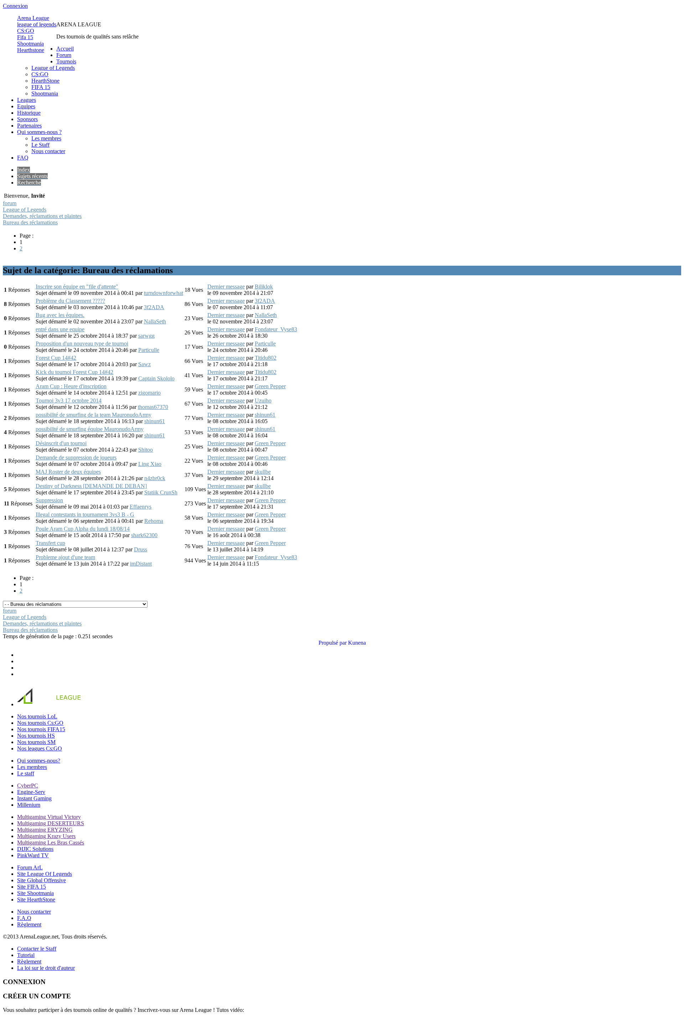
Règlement (29, 924)
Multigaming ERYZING (45, 830)
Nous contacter (48, 151)
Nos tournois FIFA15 (41, 729)
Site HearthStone (36, 899)
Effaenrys (140, 507)
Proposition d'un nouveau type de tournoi (82, 343)
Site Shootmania (35, 893)
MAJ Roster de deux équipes (68, 472)
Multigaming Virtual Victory (49, 817)
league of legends (36, 24)
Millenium (28, 805)
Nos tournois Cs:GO (40, 723)
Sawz (144, 364)
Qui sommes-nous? (38, 761)
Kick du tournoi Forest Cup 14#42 (74, 372)
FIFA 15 (40, 87)
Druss (140, 549)
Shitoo (145, 450)
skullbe (263, 472)
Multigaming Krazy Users (46, 836)
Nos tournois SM (36, 742)
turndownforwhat (163, 293)
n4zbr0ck (154, 478)
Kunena (357, 643)
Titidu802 (265, 358)
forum (9, 203)
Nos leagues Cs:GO (39, 748)
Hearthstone (30, 50)
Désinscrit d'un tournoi (61, 443)
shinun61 (154, 421)
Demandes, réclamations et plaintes (42, 216)
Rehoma (153, 521)
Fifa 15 (25, 37)
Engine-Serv (31, 792)
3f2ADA (154, 307)
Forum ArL (30, 867)
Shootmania (30, 44)
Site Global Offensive (41, 880)
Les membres (46, 138)
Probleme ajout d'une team (65, 557)
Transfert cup (50, 543)
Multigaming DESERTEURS (50, 823)
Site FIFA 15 (31, 887)
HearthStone (45, 81)
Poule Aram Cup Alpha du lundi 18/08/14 (83, 529)
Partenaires (29, 126)
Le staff (25, 773)
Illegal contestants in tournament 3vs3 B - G (85, 514)
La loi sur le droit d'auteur (46, 968)
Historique (29, 113)
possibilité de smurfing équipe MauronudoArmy (90, 429)
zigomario (149, 393)
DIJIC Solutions (35, 849)
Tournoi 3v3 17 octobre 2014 (69, 400)
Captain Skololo (156, 378)
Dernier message (226, 287)
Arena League (33, 18)
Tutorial (26, 955)
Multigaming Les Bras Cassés (50, 842)
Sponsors (27, 119)
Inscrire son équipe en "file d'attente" (77, 287)
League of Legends (53, 68)
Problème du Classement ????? (70, 301)
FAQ (22, 158)
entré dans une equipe (60, 329)
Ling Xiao (149, 464)
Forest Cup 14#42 (56, 358)
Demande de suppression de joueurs (76, 457)
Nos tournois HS (36, 736)
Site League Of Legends (44, 874)
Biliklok (264, 287)
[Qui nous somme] (110, 704)
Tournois (66, 61)
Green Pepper (270, 386)
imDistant (141, 564)
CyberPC (27, 786)
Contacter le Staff (36, 949)
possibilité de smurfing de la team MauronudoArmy (93, 415)
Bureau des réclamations (30, 222)
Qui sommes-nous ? (39, 132)
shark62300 (144, 535)
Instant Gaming (34, 798)
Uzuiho (263, 400)
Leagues (26, 100)
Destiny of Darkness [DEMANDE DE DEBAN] (91, 486)
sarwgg (146, 336)
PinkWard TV (33, 855)
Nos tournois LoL (37, 716)
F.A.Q (24, 918)
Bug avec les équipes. (60, 315)
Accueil (65, 49)
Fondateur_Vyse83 (276, 329)
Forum (63, 55)
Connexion (15, 6)
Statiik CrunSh (160, 492)
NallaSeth (155, 321)
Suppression (49, 500)
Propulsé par (332, 643)
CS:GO (25, 31)
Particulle (148, 350)
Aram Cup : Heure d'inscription (71, 386)
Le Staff (40, 145)
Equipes (26, 106)
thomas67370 (153, 407)
